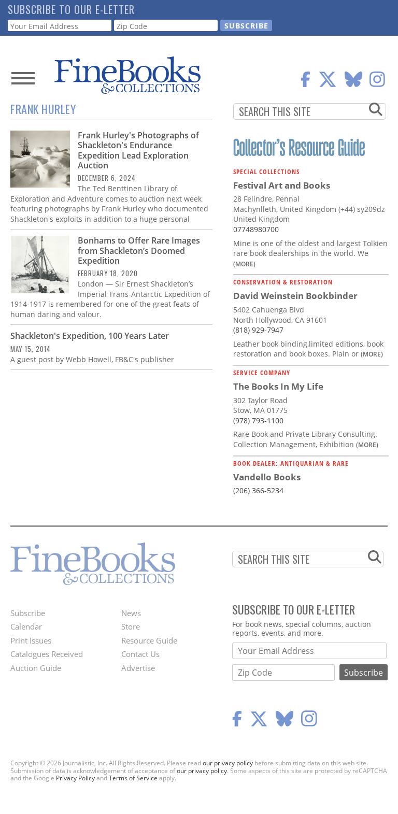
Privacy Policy (75, 778)
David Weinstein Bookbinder (295, 296)
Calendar (26, 626)
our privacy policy (228, 763)
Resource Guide (149, 640)
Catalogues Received (46, 654)
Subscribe (27, 613)
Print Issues (30, 640)
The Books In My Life (278, 386)
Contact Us (140, 654)
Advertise (138, 668)
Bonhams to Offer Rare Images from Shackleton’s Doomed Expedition (139, 250)
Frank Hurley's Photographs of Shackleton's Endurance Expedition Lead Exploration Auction (138, 150)
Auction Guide (35, 668)
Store (130, 626)
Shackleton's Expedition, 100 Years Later (89, 335)
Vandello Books (267, 477)
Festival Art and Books (281, 185)
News (131, 613)
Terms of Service (133, 778)
